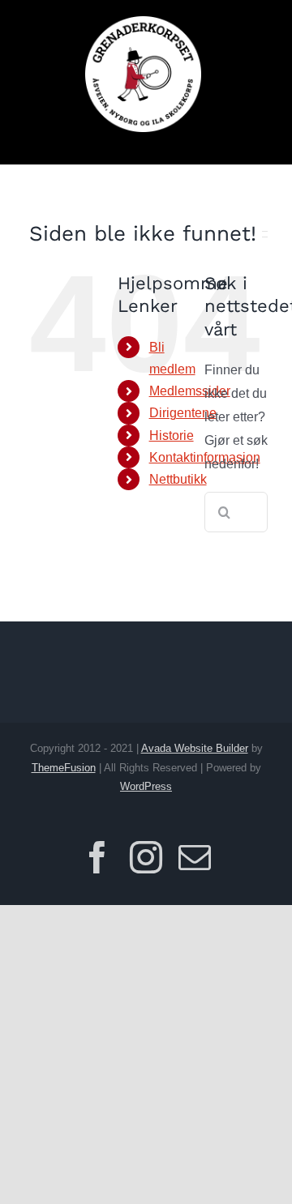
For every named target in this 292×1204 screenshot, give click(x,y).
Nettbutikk (178, 479)
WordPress (146, 786)
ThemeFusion (64, 768)
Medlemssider (189, 391)
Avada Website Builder (194, 748)
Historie (171, 435)
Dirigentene (183, 413)
